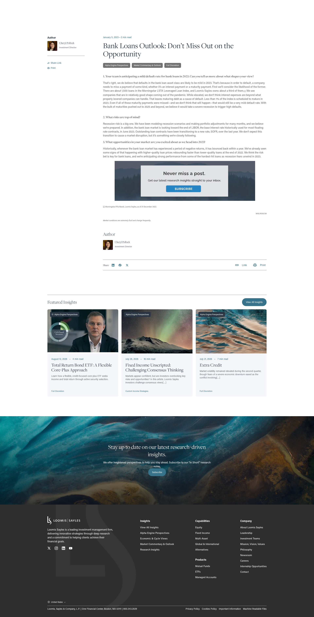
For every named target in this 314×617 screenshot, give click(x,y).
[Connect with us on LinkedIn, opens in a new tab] (63, 548)
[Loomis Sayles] (63, 520)
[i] (104, 207)
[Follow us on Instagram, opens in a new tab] (56, 548)
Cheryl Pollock (66, 42)
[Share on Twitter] (127, 265)
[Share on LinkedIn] (113, 265)
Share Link (56, 62)
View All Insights (254, 302)
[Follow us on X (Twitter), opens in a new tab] (49, 548)
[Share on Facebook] (120, 265)
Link (244, 265)
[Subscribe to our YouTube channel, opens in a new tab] (70, 548)
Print (53, 67)
